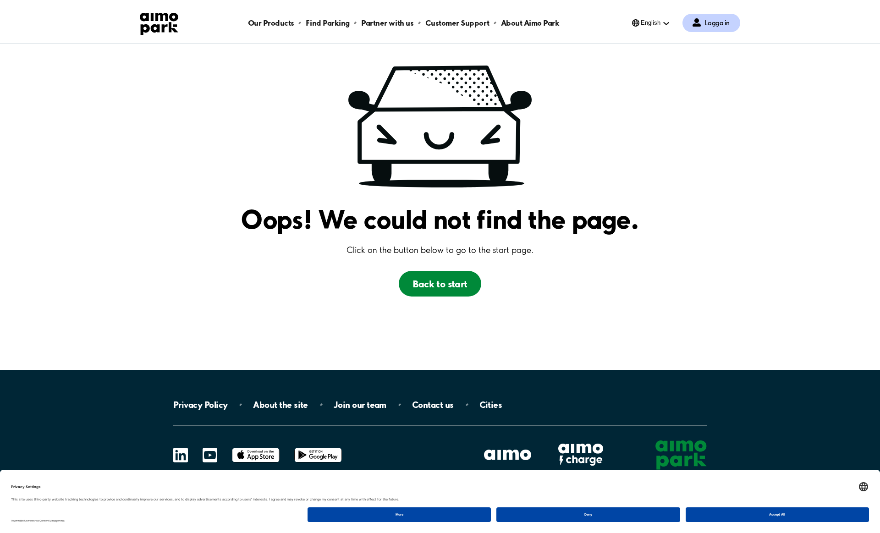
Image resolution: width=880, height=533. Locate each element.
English (650, 22)
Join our (360, 404)
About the (280, 404)
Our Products (271, 22)
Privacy (200, 404)
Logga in (717, 23)
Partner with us (387, 22)
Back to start (439, 284)
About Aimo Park (530, 22)
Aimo (581, 442)
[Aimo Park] (159, 22)
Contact (433, 404)
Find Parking (327, 22)
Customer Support (457, 22)
